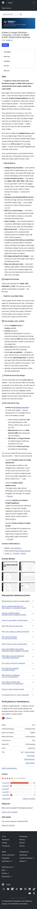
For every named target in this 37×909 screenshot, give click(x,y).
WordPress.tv (7, 861)
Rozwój (6, 66)
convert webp (30, 755)
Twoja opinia (6, 799)
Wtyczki (22, 843)
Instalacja (7, 61)
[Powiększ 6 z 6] (33, 585)
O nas (4, 836)
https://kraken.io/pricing (23, 551)
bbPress (5, 873)
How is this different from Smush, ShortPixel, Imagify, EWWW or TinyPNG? (15, 650)
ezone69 (10, 539)
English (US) (31, 748)
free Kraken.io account (20, 407)
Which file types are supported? (12, 626)
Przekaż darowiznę (26, 858)
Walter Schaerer (10, 519)
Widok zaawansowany (9, 768)
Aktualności (5, 839)
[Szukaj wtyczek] (21, 14)
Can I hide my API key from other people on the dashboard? (12, 682)
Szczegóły (7, 52)
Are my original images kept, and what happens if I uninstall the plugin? (14, 607)
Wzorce (22, 846)
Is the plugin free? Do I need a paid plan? (15, 695)
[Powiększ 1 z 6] (15, 564)
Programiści (5, 858)
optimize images (30, 763)
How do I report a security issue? (13, 689)
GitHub (23, 553)
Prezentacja (23, 836)
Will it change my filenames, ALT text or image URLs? (11, 676)
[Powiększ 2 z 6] (33, 564)
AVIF (22, 752)
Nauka (4, 852)
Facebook (16, 553)
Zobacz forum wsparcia (9, 812)
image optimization (29, 759)
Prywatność (6, 846)
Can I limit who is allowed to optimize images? (10, 669)
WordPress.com (8, 867)
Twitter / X (7, 553)
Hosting (4, 843)
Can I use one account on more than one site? (9, 637)
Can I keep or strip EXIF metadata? (13, 663)
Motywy (22, 839)
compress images (29, 752)
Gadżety (23, 861)
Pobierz (5, 45)
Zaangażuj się (23, 852)
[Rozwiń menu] (34, 2)
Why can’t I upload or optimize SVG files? (15, 631)
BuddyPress (7, 876)
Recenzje (7, 56)
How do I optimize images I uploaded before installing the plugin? (14, 614)
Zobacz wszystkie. (29, 799)
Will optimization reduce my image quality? (16, 601)
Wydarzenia (23, 855)
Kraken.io (9, 40)
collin (24, 479)
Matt (4, 870)
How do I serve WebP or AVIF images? (15, 620)
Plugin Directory (6, 8)
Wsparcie (7, 70)
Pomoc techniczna (8, 855)
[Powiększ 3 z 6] (15, 574)
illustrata (10, 496)
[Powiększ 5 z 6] (15, 585)
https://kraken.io (16, 548)
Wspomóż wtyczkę (8, 825)
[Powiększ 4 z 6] (33, 574)
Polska (8, 884)
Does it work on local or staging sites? (14, 644)
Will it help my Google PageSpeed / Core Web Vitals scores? (13, 657)
